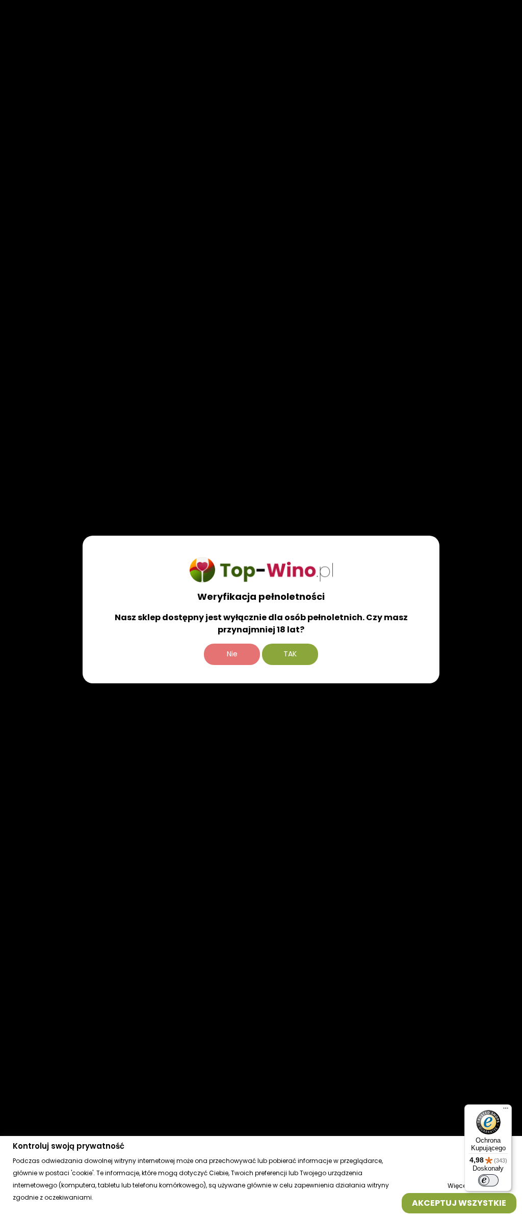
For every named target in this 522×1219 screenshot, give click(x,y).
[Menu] (506, 1110)
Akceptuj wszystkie (459, 1202)
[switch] (488, 1180)
